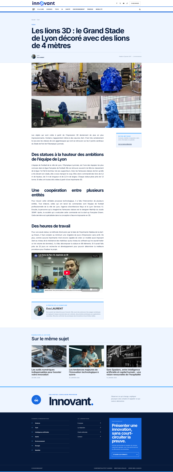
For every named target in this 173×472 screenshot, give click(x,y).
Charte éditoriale (89, 432)
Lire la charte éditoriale (125, 144)
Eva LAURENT (54, 308)
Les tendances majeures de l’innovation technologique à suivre (84, 372)
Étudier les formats (125, 454)
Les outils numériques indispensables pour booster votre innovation (46, 372)
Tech (57, 9)
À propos (89, 423)
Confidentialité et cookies (103, 468)
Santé (68, 9)
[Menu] (33, 9)
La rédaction (89, 427)
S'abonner (135, 3)
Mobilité (99, 9)
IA (62, 9)
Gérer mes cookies (134, 468)
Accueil (33, 19)
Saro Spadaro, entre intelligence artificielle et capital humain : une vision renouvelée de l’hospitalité (124, 372)
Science (49, 9)
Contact (89, 436)
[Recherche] (140, 9)
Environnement (79, 9)
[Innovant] (43, 3)
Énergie (90, 9)
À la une (40, 9)
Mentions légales (120, 468)
